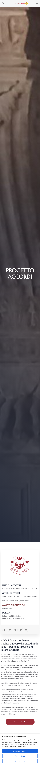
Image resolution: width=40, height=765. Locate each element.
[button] (3, 3)
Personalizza (20, 756)
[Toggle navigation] (32, 3)
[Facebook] (21, 630)
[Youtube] (26, 630)
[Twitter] (10, 630)
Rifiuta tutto (20, 761)
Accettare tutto (20, 751)
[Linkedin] (4, 630)
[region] (20, 749)
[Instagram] (15, 630)
